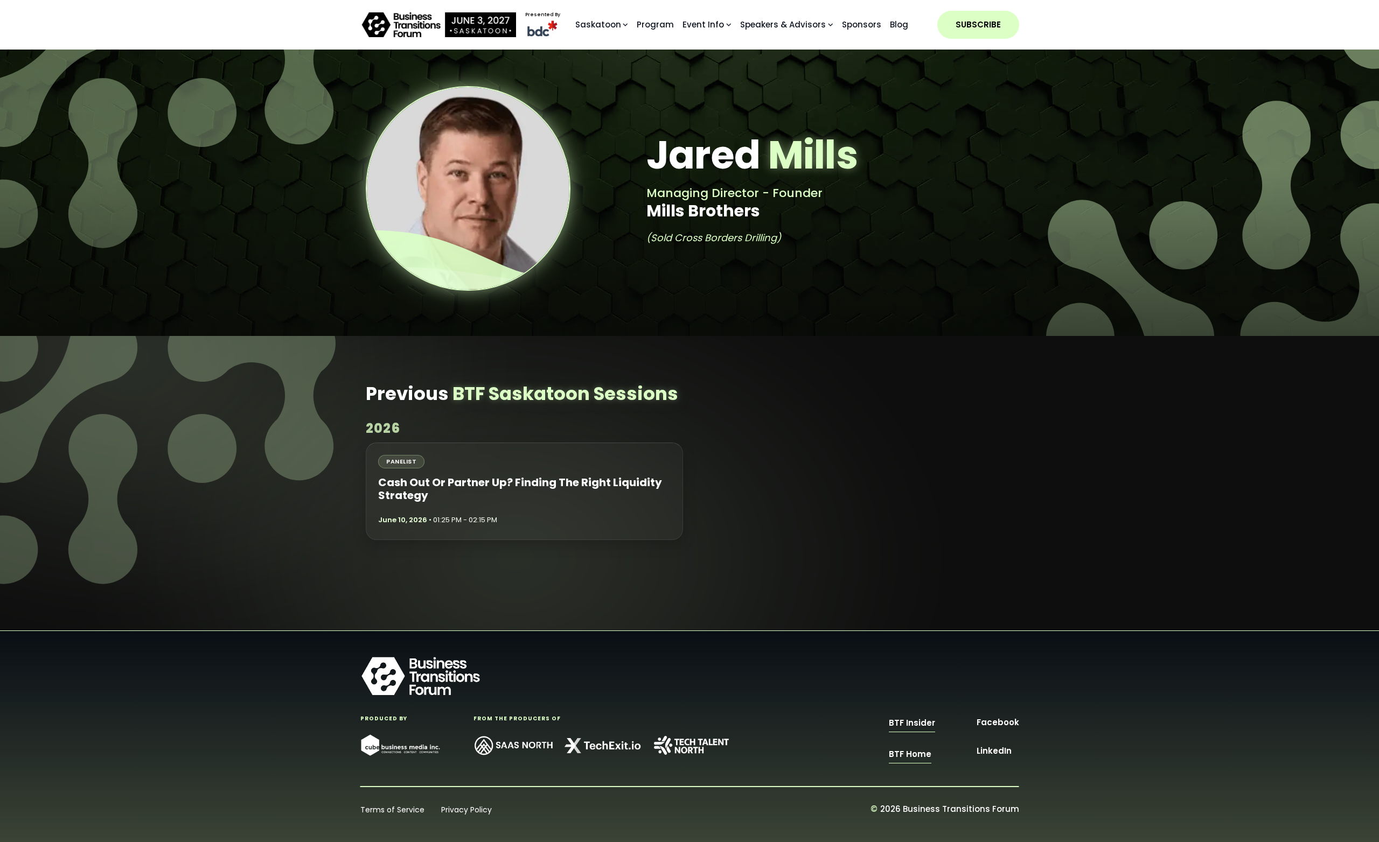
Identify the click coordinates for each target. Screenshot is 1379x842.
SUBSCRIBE (978, 24)
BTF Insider (912, 722)
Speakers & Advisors (783, 24)
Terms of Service (392, 809)
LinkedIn (994, 750)
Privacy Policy (466, 809)
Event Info (703, 24)
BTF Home (910, 754)
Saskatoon (598, 24)
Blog (899, 24)
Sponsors (861, 24)
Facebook (998, 722)
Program (655, 24)
